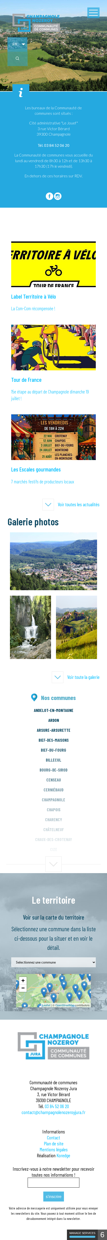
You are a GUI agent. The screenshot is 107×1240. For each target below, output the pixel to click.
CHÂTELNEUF (53, 829)
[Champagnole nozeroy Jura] (36, 30)
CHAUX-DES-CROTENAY (53, 839)
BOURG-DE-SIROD (53, 769)
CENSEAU (53, 779)
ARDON (53, 720)
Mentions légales (54, 1149)
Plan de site (53, 1143)
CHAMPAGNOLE (53, 799)
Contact (53, 1137)
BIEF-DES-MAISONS (54, 739)
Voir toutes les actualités (79, 504)
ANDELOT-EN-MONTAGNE (53, 710)
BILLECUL (53, 759)
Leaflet (46, 1005)
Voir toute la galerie (83, 677)
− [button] (23, 988)
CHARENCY (53, 819)
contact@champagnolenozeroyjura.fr (53, 1112)
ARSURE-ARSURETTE (53, 730)
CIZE (53, 849)
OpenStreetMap (64, 1005)
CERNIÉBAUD (53, 789)
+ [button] (23, 980)
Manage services (82, 1233)
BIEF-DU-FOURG (53, 749)
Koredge (63, 1155)
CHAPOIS (53, 809)
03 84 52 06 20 (57, 1106)
